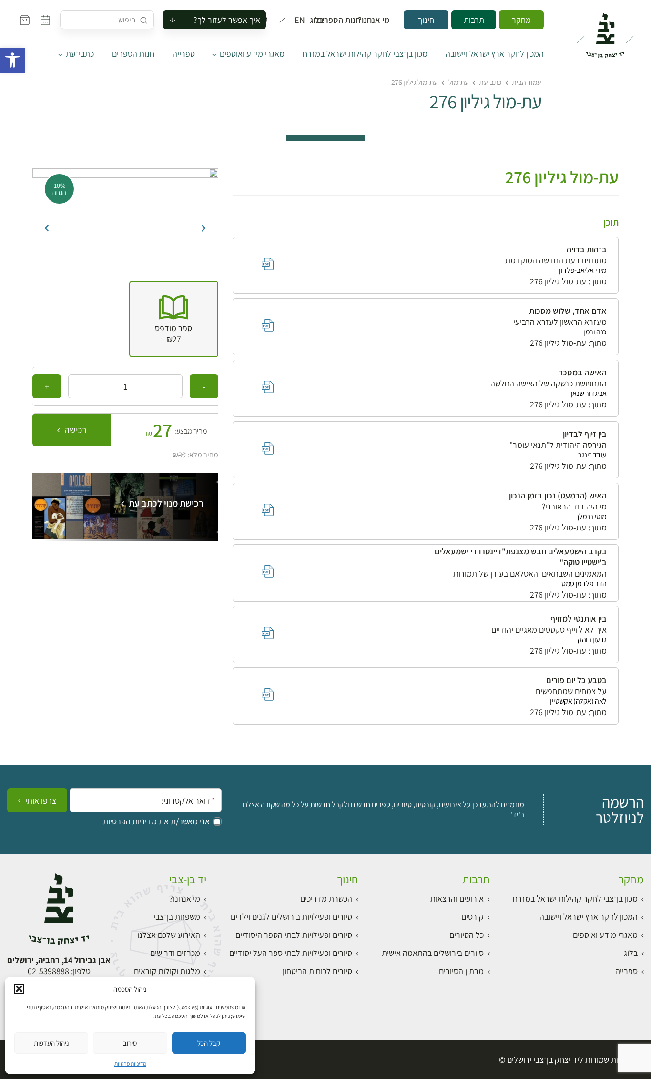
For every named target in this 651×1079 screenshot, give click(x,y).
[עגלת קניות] (25, 20)
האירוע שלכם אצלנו (168, 934)
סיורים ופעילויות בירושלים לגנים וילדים (291, 916)
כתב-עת (490, 82)
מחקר (521, 19)
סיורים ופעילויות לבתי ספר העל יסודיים (290, 952)
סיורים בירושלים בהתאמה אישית (433, 952)
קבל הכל (208, 1043)
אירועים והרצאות (457, 898)
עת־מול (458, 82)
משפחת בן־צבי (176, 916)
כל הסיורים (466, 934)
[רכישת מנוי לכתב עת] (125, 536)
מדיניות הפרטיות (130, 821)
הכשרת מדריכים (326, 898)
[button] (12, 60)
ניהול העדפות (51, 1043)
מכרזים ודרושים (175, 952)
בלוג (319, 20)
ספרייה (184, 53)
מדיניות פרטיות (130, 1063)
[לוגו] (605, 31)
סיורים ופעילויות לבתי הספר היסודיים (293, 934)
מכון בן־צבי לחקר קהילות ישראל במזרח (365, 53)
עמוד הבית (526, 82)
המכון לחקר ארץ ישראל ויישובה (495, 53)
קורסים (472, 916)
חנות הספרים (347, 20)
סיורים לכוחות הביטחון (317, 970)
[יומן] (45, 20)
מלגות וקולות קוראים (167, 970)
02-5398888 (48, 970)
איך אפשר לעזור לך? (226, 19)
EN (302, 20)
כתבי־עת (80, 53)
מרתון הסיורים (461, 970)
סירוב (130, 1043)
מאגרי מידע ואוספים (252, 53)
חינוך (426, 19)
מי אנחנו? (380, 20)
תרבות (474, 19)
